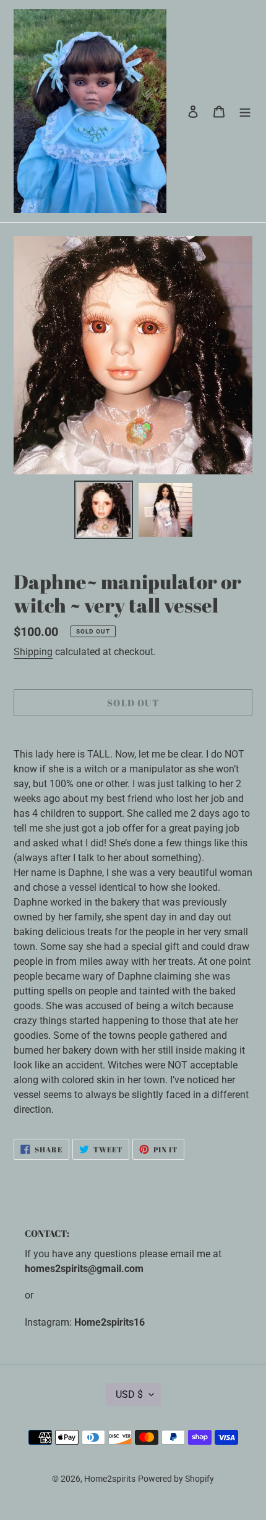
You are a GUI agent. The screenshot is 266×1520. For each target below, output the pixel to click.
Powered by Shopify (176, 1479)
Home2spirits (109, 1479)
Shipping (33, 652)
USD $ (129, 1394)
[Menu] (245, 111)
